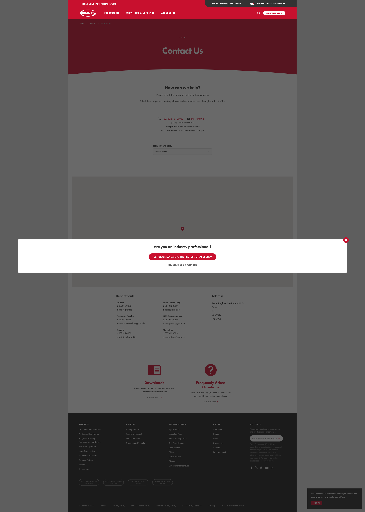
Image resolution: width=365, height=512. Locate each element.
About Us (166, 13)
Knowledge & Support (138, 13)
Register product (274, 13)
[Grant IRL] (88, 13)
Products (109, 13)
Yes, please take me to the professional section (182, 256)
